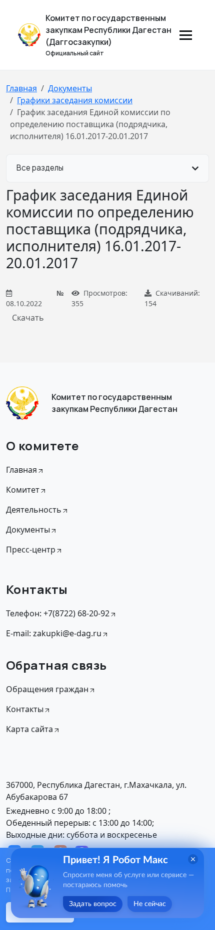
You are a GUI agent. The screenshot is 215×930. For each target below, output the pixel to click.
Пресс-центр (31, 549)
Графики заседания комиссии (74, 100)
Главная (21, 88)
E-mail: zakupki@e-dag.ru (54, 633)
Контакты (25, 709)
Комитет (23, 489)
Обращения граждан (47, 689)
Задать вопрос (92, 904)
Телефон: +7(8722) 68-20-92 (58, 613)
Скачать (28, 317)
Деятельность (34, 509)
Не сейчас (150, 904)
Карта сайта (29, 729)
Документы (70, 88)
